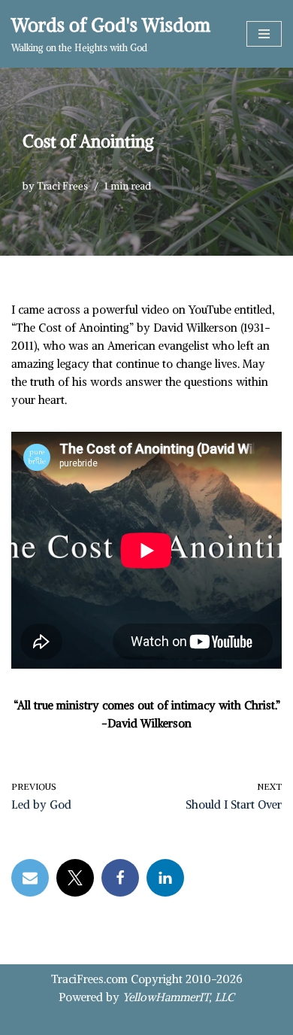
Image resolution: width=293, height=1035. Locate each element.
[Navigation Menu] (264, 34)
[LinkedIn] (165, 878)
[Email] (30, 878)
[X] (75, 878)
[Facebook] (120, 878)
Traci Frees (62, 186)
